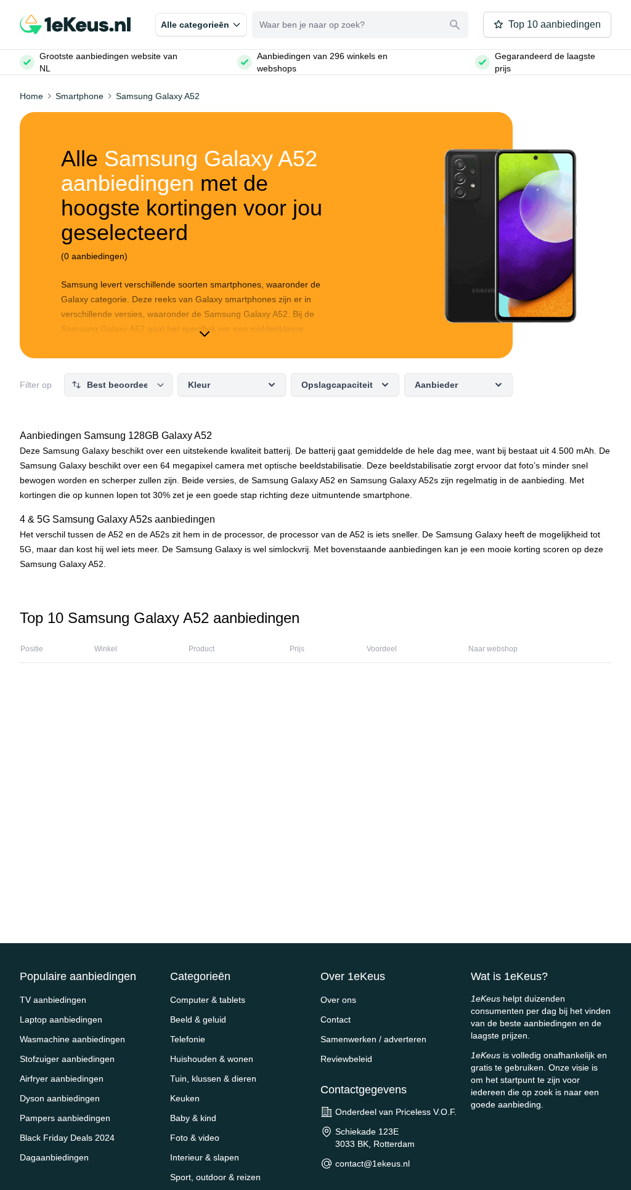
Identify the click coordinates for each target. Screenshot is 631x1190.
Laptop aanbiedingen (61, 1019)
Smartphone (79, 96)
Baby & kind (193, 1118)
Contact (335, 1019)
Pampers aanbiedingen (65, 1118)
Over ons (338, 1000)
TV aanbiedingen (53, 1000)
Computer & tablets (207, 1000)
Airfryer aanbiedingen (62, 1078)
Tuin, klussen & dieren (213, 1078)
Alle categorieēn (195, 25)
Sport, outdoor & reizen (215, 1177)
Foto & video (194, 1138)
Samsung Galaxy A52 (158, 96)
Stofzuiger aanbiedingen (67, 1059)
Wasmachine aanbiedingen (72, 1039)
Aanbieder (436, 385)
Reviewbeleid (346, 1059)
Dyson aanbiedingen (60, 1098)
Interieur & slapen (204, 1157)
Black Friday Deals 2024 (67, 1138)
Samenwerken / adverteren (373, 1039)
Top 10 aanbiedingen (554, 24)
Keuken (185, 1098)
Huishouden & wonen (211, 1059)
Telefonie (187, 1039)
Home (31, 96)
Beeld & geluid (198, 1019)
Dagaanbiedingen (54, 1157)
